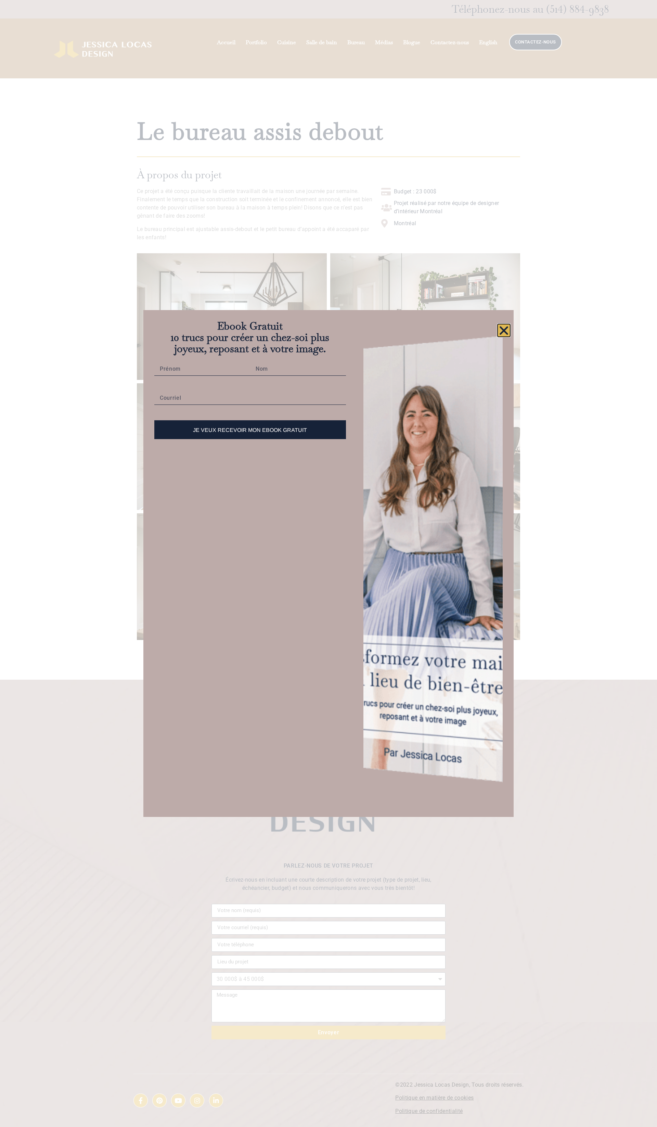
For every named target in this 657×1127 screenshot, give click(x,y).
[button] (504, 330)
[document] (328, 563)
